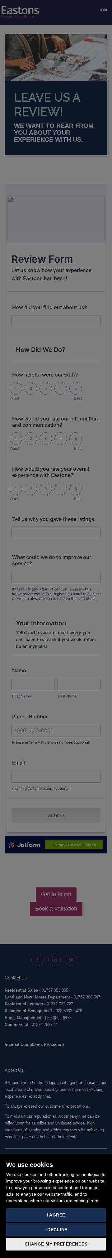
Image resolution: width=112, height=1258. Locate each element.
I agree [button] (56, 1214)
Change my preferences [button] (56, 1243)
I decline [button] (56, 1229)
